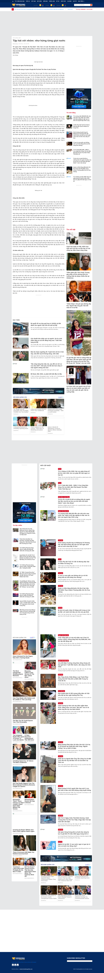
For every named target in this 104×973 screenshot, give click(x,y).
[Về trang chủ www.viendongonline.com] (18, 5)
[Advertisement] (52, 24)
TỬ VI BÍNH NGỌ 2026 (19, 1)
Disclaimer (34, 962)
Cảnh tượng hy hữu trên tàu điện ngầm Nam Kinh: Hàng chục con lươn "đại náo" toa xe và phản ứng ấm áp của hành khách (73, 707)
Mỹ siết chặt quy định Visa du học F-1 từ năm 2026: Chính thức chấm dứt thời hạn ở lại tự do (63, 9)
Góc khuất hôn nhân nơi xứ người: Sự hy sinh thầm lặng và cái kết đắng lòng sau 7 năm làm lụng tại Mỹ (46, 340)
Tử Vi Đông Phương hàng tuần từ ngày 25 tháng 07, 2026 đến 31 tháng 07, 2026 (27, 595)
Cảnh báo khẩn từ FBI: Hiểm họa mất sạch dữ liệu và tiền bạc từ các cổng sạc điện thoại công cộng (78, 248)
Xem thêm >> (81, 1)
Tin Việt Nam (61, 691)
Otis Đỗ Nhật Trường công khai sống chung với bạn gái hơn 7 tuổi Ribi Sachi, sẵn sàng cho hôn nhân (74, 664)
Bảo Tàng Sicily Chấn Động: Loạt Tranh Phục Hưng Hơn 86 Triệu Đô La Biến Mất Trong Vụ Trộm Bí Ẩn (73, 678)
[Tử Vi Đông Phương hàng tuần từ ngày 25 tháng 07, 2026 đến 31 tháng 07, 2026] (15, 595)
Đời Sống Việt (17, 38)
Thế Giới (60, 540)
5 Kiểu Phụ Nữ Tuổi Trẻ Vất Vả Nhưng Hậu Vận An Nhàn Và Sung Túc (81, 126)
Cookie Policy (14, 962)
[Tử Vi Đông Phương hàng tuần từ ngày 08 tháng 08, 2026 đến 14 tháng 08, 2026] (15, 549)
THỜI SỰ (28, 1)
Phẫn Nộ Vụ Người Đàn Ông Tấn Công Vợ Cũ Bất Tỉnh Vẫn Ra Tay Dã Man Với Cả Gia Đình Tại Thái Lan (74, 760)
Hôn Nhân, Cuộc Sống (63, 497)
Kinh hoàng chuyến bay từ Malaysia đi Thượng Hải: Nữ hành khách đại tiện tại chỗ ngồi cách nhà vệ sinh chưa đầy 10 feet (81, 135)
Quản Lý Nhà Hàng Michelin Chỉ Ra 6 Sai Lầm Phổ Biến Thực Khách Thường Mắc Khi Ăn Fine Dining (74, 590)
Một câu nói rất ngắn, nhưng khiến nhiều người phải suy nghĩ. (45, 370)
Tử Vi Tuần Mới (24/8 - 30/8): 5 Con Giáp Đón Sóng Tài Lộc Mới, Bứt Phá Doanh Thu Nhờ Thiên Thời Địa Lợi (73, 487)
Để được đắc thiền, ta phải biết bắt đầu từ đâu (46, 374)
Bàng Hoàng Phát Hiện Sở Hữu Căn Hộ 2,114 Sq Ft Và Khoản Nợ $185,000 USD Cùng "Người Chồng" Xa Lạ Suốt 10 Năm (74, 746)
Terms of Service (28, 962)
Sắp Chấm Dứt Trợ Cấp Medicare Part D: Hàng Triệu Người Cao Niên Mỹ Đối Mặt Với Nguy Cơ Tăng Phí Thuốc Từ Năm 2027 (27, 531)
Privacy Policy (20, 962)
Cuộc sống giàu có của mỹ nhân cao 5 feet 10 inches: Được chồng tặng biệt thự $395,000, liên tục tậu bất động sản (74, 639)
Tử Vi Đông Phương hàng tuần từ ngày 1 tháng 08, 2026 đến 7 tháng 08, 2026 (27, 566)
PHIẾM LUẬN (52, 1)
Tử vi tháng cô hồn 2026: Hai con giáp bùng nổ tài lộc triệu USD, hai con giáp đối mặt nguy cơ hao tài (74, 473)
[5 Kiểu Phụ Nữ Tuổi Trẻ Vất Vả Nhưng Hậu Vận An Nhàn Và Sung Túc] (69, 126)
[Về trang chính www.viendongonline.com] (13, 1)
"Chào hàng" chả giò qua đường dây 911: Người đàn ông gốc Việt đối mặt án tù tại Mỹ (79, 305)
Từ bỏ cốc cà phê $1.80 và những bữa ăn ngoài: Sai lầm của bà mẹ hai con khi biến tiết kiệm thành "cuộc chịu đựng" (74, 501)
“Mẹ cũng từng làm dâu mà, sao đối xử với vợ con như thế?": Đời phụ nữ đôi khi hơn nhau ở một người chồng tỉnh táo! (46, 365)
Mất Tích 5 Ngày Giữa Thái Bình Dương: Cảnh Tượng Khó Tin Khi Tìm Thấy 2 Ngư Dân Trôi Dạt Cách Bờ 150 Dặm (74, 819)
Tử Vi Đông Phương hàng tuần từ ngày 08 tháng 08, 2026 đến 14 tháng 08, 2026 (27, 549)
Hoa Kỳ (60, 607)
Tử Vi (59, 468)
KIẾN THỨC (63, 1)
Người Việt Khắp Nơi (63, 511)
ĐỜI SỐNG (39, 1)
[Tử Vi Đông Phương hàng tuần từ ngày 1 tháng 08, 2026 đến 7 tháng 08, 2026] (15, 565)
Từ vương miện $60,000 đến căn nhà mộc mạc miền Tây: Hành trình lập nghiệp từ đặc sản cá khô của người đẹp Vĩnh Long (73, 515)
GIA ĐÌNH (69, 1)
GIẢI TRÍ (75, 1)
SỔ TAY (57, 1)
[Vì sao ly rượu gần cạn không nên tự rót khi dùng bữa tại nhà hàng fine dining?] (69, 143)
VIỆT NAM (33, 1)
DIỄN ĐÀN (45, 1)
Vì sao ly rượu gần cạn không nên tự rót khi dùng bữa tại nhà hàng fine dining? (81, 144)
